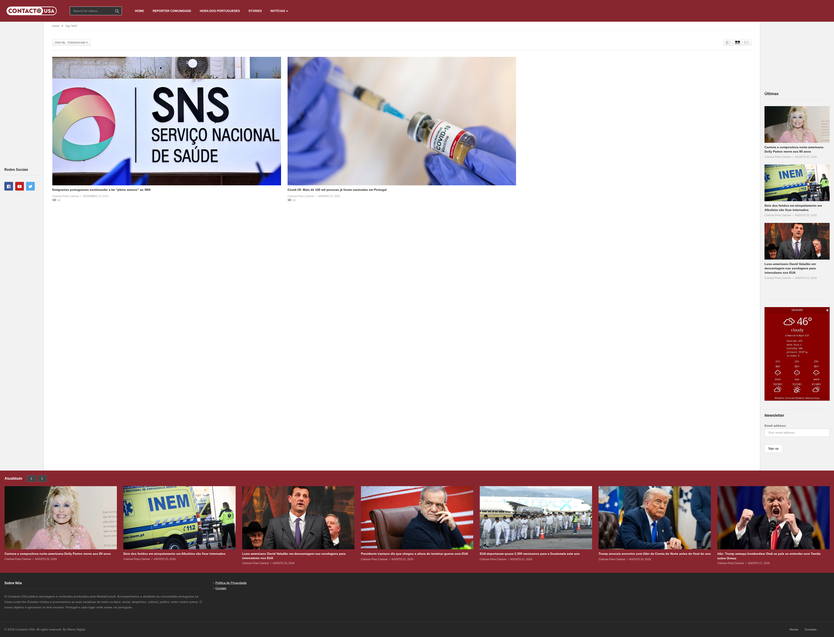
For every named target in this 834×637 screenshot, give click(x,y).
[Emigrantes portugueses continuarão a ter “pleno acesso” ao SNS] (166, 121)
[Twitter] (30, 186)
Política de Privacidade (231, 582)
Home (56, 26)
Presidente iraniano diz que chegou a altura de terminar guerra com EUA (414, 553)
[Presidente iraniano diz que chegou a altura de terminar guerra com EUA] (417, 517)
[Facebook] (8, 186)
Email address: (775, 425)
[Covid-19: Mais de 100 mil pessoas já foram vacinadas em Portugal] (402, 121)
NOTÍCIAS (277, 11)
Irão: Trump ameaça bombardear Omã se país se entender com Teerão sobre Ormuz (769, 556)
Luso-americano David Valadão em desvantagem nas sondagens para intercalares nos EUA (790, 268)
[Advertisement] (21, 94)
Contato (220, 588)
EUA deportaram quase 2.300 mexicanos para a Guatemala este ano (530, 553)
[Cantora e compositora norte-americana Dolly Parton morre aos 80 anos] (797, 124)
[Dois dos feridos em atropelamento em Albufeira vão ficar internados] (797, 183)
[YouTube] (19, 186)
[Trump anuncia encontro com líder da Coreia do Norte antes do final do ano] (655, 517)
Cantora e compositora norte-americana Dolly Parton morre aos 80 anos (58, 553)
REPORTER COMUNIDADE (172, 11)
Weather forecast (797, 398)
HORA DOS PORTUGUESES (220, 11)
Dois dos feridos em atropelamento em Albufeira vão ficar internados (174, 553)
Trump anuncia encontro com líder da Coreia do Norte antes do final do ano (655, 553)
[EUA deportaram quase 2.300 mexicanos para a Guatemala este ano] (536, 517)
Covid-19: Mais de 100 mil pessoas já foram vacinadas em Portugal (337, 189)
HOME (139, 11)
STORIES (255, 11)
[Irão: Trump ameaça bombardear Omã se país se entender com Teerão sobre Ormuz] (773, 517)
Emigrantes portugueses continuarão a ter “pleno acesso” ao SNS (101, 189)
